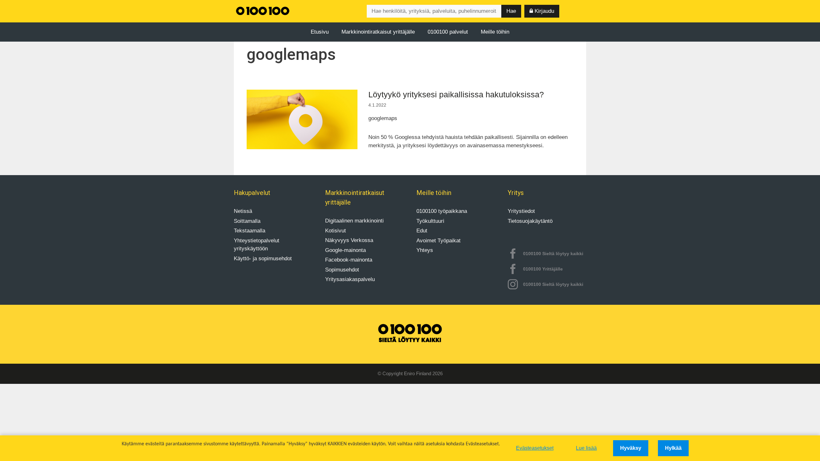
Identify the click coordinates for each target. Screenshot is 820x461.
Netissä (243, 211)
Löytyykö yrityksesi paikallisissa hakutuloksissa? (456, 94)
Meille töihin (495, 32)
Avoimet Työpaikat (438, 241)
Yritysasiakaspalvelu (350, 279)
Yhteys (424, 250)
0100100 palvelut (448, 32)
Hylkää (673, 448)
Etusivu (320, 32)
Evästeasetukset (535, 448)
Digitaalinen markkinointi (354, 221)
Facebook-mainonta (348, 260)
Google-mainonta (345, 250)
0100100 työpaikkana (441, 211)
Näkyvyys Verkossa (349, 240)
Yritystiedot (521, 211)
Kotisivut (335, 231)
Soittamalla (247, 221)
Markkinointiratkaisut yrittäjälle (378, 32)
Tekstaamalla (249, 231)
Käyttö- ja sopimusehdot (263, 258)
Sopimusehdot (342, 270)
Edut (421, 231)
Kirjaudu (543, 11)
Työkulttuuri (430, 221)
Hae (511, 11)
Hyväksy (630, 448)
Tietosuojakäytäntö (530, 221)
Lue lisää (586, 448)
